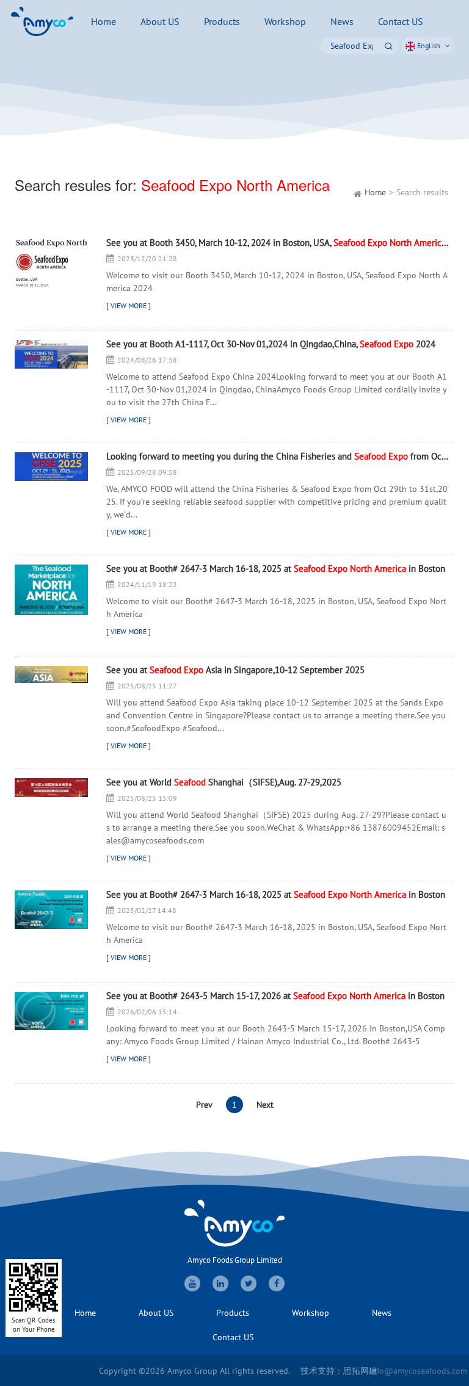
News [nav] (342, 21)
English (428, 45)
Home (375, 192)
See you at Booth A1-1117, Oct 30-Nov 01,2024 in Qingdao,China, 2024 (270, 344)
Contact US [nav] (400, 21)
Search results (422, 192)
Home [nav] (103, 21)
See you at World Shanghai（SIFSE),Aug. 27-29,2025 (223, 782)
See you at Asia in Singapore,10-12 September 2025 (235, 670)
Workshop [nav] (285, 21)
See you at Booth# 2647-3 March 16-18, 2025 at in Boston (275, 569)
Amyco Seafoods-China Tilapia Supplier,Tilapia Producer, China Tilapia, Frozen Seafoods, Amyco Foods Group (42, 21)
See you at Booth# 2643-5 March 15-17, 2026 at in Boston (275, 996)
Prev (204, 1104)
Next (265, 1104)
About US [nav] (160, 21)
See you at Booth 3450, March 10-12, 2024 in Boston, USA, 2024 (277, 243)
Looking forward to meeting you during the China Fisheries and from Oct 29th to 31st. (277, 456)
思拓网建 (360, 1370)
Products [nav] (222, 21)
